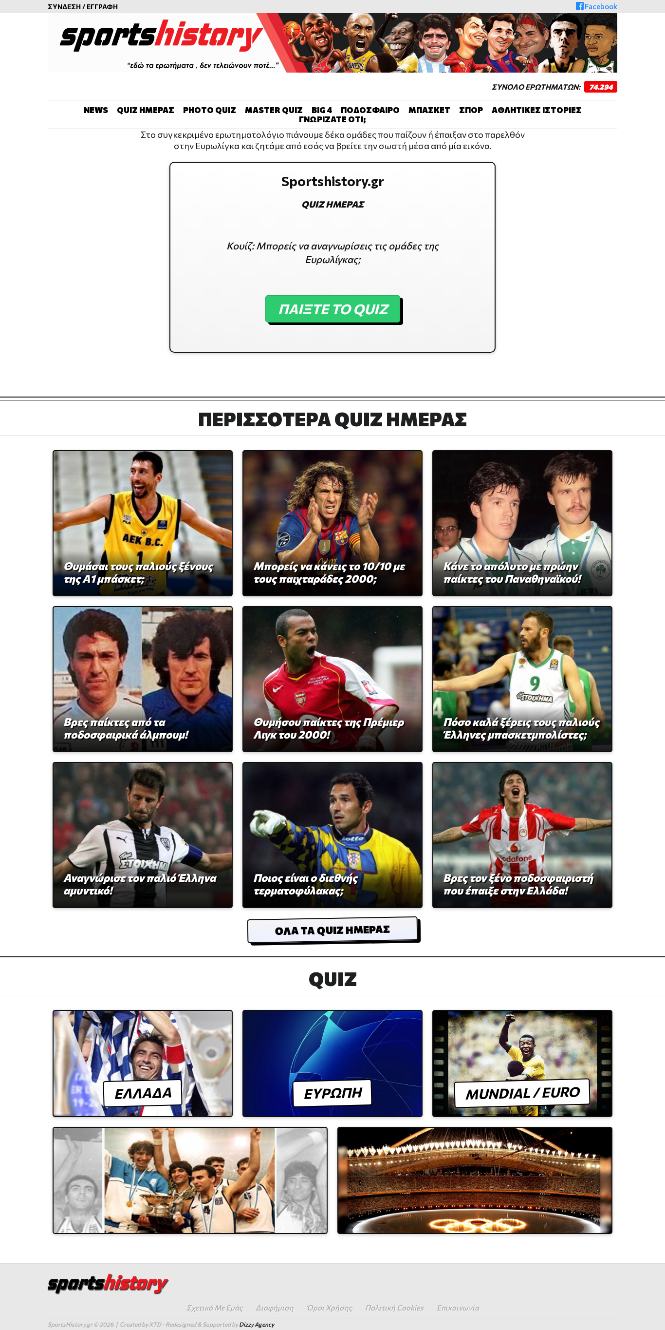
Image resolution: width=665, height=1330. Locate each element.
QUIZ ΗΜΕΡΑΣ (145, 109)
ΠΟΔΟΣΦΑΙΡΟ (370, 109)
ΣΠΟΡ (471, 109)
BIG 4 (322, 109)
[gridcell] (332, 140)
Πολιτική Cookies (394, 1307)
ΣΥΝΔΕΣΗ (64, 6)
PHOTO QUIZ (209, 109)
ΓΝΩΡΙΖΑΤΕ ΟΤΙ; (332, 119)
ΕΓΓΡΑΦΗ (102, 6)
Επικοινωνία (458, 1307)
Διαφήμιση (275, 1307)
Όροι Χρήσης (329, 1307)
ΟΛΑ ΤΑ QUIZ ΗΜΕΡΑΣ (332, 930)
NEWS (96, 109)
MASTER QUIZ (274, 109)
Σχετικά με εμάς (214, 1307)
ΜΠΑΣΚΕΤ (429, 109)
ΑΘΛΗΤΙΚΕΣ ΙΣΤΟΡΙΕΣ (537, 109)
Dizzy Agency (256, 1324)
